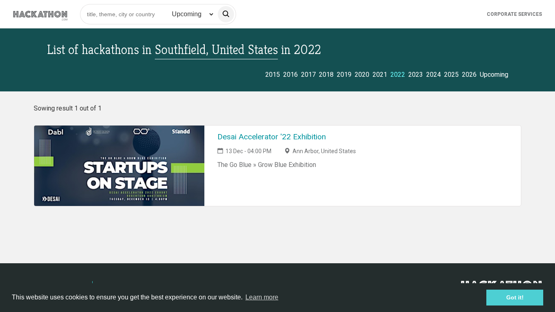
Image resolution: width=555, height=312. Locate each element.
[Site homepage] (40, 14)
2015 (272, 74)
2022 (397, 74)
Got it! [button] (515, 297)
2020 (362, 74)
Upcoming (494, 74)
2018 (326, 74)
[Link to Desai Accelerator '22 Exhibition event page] (119, 166)
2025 (451, 74)
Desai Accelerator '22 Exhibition (271, 136)
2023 (415, 74)
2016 (290, 74)
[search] (226, 14)
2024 (433, 74)
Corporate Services (514, 14)
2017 (308, 74)
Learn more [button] (261, 297)
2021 (380, 74)
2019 (344, 74)
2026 (469, 74)
